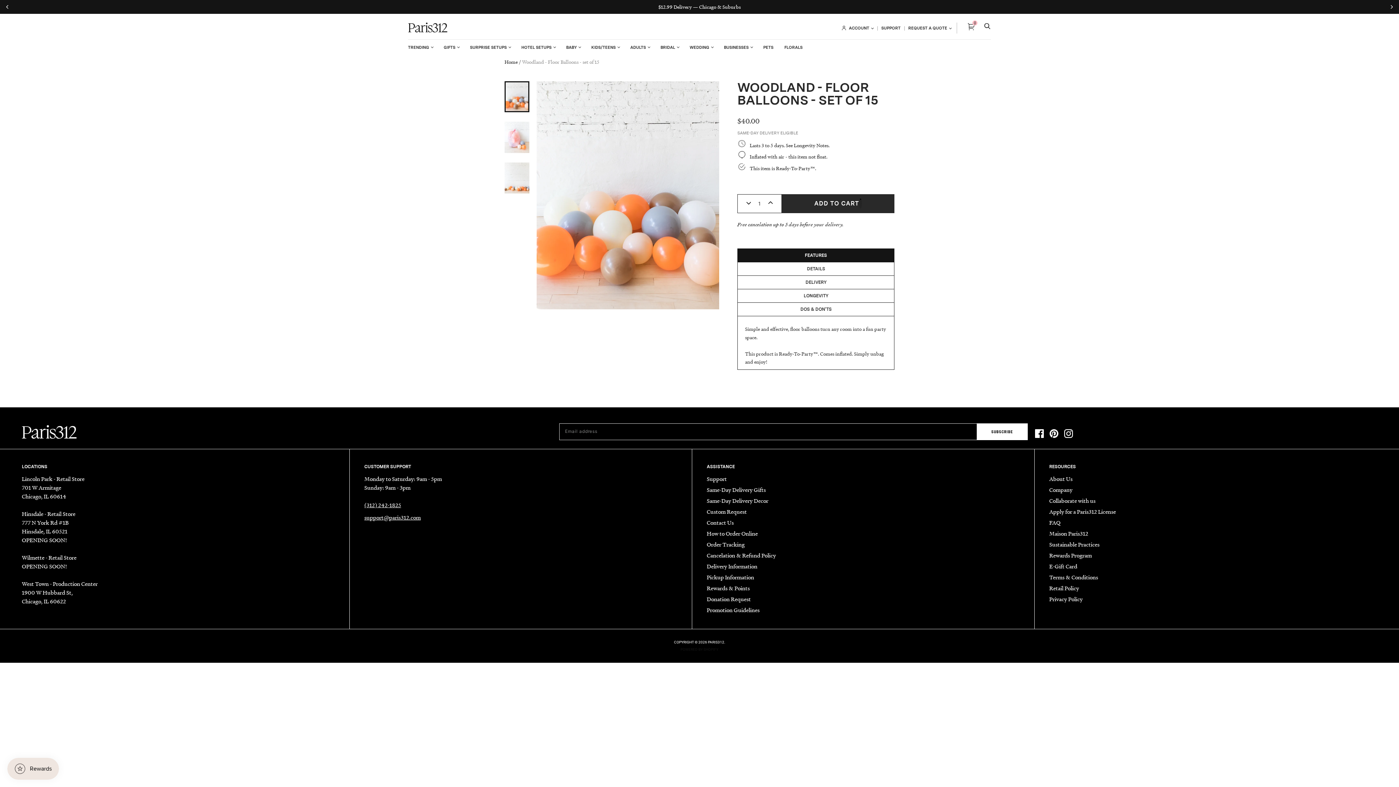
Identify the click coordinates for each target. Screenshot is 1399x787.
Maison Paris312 (1068, 533)
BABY (571, 47)
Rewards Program (1070, 555)
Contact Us (720, 522)
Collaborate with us (1072, 501)
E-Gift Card (1063, 566)
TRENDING (418, 47)
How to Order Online (732, 533)
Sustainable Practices (1074, 544)
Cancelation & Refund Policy (741, 555)
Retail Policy (1064, 588)
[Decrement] (748, 204)
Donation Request (729, 599)
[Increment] (770, 204)
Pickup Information (730, 577)
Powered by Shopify (699, 649)
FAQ (1055, 522)
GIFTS (449, 47)
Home (511, 61)
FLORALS (793, 47)
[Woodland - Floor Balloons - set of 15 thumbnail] (517, 96)
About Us (1061, 479)
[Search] (987, 28)
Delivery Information (732, 566)
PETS (768, 47)
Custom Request (727, 512)
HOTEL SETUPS (536, 47)
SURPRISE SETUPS (488, 47)
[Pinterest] (1054, 434)
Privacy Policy (1066, 599)
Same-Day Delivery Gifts (736, 490)
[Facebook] (1039, 434)
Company (1061, 490)
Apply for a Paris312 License (1082, 512)
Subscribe (1002, 432)
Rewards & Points (728, 588)
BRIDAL (668, 47)
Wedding (699, 47)
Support (717, 479)
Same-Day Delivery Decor (737, 501)
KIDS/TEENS (603, 47)
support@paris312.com (392, 517)
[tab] (816, 255)
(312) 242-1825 (382, 505)
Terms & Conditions (1073, 577)
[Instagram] (1068, 434)
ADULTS (638, 47)
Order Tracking (726, 544)
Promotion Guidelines (733, 610)
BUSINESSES (736, 47)
